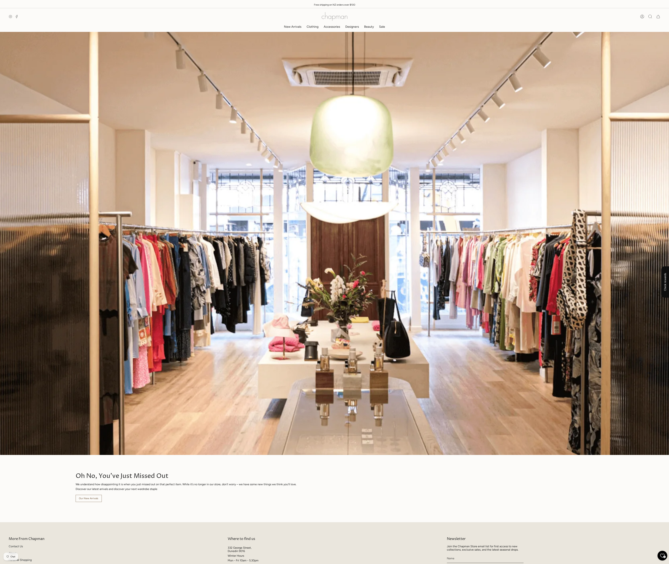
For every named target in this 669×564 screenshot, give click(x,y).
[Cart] (658, 17)
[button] (312, 26)
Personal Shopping (20, 560)
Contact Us (16, 546)
